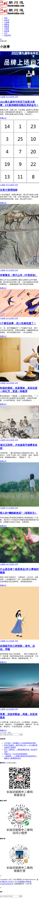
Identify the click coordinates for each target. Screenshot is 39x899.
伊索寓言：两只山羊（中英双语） (18, 275)
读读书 (6, 20)
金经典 (6, 31)
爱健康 (6, 27)
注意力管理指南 (8, 190)
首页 (5, 18)
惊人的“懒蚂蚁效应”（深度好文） (18, 513)
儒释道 (6, 24)
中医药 (6, 29)
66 (9, 732)
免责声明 (7, 35)
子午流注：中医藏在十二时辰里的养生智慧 (20, 743)
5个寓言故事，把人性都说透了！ (18, 323)
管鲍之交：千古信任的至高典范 (15, 754)
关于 (5, 33)
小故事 (6, 22)
